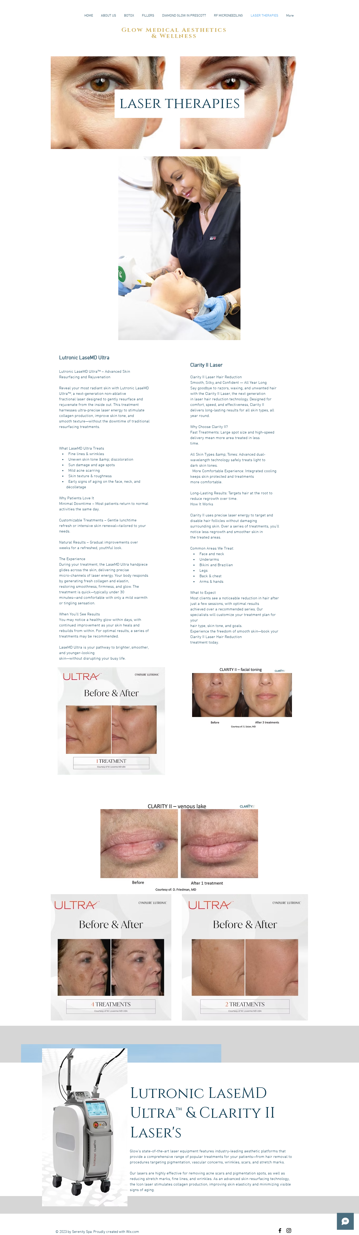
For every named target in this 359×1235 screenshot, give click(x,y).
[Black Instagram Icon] (289, 1230)
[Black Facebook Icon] (280, 1230)
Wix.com (132, 1232)
